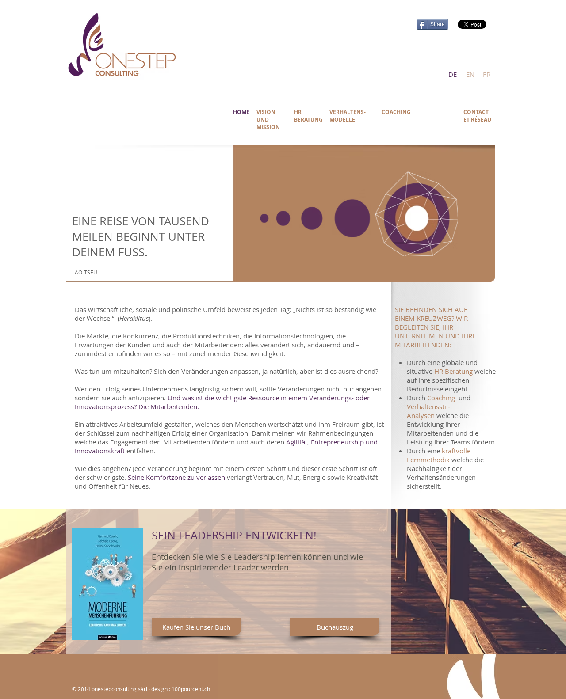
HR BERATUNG (308, 115)
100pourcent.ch (191, 688)
